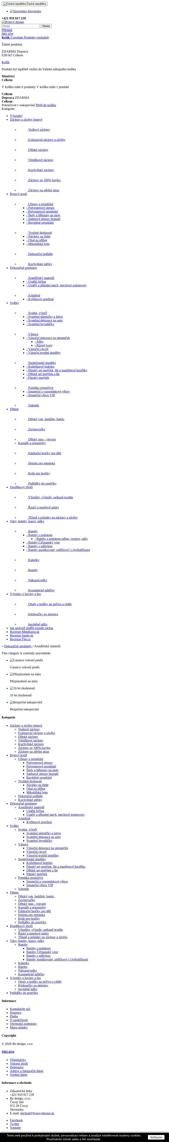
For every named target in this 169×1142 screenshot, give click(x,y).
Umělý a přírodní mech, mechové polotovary (55, 814)
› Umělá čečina (36, 281)
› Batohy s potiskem (39, 535)
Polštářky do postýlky (32, 922)
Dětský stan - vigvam (32, 903)
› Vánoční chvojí (37, 349)
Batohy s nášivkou (38, 955)
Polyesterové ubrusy (39, 762)
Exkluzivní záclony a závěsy (36, 733)
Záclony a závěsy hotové (26, 725)
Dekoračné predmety (18, 646)
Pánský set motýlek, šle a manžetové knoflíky (56, 866)
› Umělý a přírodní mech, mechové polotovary (56, 285)
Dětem (14, 892)
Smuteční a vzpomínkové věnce (47, 881)
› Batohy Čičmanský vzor (43, 542)
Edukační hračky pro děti (34, 911)
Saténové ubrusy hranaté (42, 774)
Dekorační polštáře (30, 796)
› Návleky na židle (38, 236)
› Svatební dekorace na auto (44, 320)
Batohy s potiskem (38, 948)
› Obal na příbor (36, 240)
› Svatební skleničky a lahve (44, 316)
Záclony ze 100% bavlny (34, 748)
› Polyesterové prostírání (42, 211)
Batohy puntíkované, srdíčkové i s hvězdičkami (57, 959)
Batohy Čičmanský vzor (42, 952)
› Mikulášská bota (37, 244)
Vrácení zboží (19, 1063)
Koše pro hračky (29, 918)
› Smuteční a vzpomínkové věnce (48, 391)
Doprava (15, 1012)
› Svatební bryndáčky (40, 324)
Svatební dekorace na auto (43, 837)
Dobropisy (17, 1067)
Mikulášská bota (37, 792)
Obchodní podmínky (23, 1023)
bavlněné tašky (28, 989)
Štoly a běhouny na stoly (42, 770)
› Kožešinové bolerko (40, 366)
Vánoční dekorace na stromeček (47, 848)
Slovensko (34, 11)
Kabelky (23, 963)
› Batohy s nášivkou (39, 546)
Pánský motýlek (36, 874)
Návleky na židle (37, 785)
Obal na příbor (35, 788)
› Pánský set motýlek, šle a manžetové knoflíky (56, 370)
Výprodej (16, 116)
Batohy (23, 944)
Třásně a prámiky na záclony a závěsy (43, 937)
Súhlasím (156, 1137)
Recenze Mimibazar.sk (24, 631)
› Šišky (39, 341)
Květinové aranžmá (39, 822)
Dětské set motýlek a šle (42, 870)
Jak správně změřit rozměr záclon (31, 628)
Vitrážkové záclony (30, 740)
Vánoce (23, 844)
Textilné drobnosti (30, 781)
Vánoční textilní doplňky (42, 855)
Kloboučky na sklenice (33, 985)
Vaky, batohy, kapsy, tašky (27, 941)
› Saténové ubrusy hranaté (43, 219)
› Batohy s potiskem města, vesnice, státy (61, 538)
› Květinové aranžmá (40, 299)
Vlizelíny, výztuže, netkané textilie (40, 929)
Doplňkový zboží (21, 926)
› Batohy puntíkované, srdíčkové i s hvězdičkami (58, 550)
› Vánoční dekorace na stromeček (48, 338)
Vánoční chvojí (36, 852)
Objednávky (18, 1060)
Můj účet (7, 33)
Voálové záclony (29, 729)
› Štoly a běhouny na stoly (43, 215)
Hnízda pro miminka (31, 915)
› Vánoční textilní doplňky (43, 352)
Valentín (23, 889)
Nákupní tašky (27, 970)
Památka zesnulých (30, 877)
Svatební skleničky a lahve (43, 833)
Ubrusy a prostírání (30, 759)
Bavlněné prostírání (39, 777)
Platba (14, 1016)
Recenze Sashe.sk (21, 635)
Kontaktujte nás (20, 1009)
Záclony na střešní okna (33, 751)
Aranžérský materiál (31, 807)
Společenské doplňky (32, 859)
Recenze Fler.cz (20, 639)
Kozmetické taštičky (31, 974)
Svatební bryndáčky (39, 840)
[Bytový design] (13, 22)
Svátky (14, 826)
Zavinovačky (26, 900)
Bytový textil (18, 755)
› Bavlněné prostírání (40, 222)
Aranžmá (24, 818)
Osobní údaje (18, 1074)
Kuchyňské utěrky (30, 800)
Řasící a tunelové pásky (33, 933)
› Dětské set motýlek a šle (43, 374)
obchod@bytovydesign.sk (37, 1113)
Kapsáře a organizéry (32, 907)
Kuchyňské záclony (31, 744)
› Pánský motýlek (37, 377)
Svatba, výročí (27, 829)
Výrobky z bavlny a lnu (25, 978)
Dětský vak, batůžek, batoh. (36, 896)
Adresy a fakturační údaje (26, 1071)
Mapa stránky (19, 1027)
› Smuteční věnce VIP (40, 395)
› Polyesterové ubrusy (40, 208)
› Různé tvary (43, 345)
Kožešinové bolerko (39, 863)
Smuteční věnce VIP (39, 885)
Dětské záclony (28, 736)
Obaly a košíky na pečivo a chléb (39, 981)
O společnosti (19, 1020)
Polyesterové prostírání (41, 766)
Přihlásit (7, 30)
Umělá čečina (35, 811)
